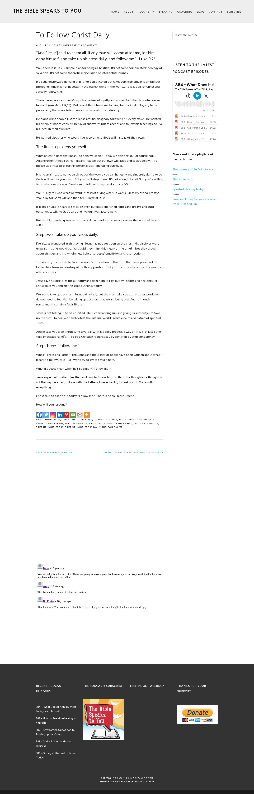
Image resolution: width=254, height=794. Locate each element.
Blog (57, 420)
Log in (150, 781)
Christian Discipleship (77, 420)
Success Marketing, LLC (129, 781)
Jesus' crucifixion (146, 424)
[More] (87, 415)
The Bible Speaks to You (47, 11)
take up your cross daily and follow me (94, 427)
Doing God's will (105, 420)
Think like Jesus (183, 179)
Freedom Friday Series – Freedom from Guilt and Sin (194, 202)
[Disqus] (99, 515)
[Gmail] (80, 415)
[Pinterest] (66, 415)
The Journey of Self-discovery (192, 169)
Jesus (110, 424)
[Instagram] (53, 415)
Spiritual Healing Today (188, 189)
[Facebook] (39, 415)
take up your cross (50, 427)
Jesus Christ (127, 420)
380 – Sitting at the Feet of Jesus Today (55, 755)
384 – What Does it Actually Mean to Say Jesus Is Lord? (56, 709)
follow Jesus (95, 424)
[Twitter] (46, 415)
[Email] (73, 415)
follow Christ (75, 424)
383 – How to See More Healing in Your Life (56, 720)
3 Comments (89, 45)
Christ (40, 424)
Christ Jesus (54, 424)
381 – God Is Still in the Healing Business (54, 743)
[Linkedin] (60, 415)
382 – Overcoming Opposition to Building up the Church (55, 732)
